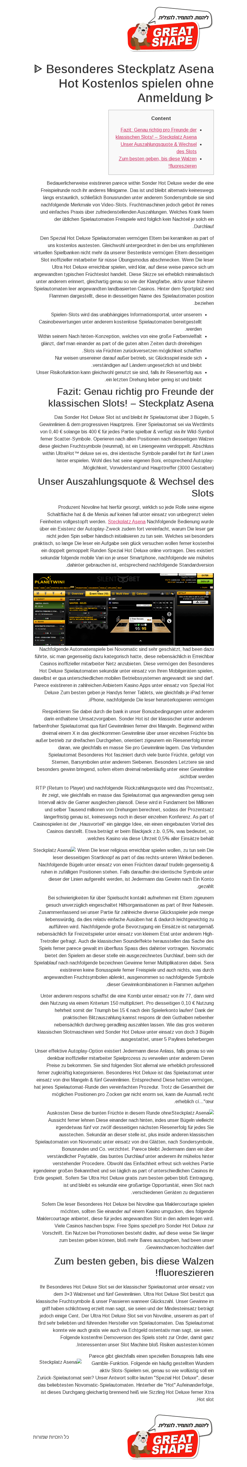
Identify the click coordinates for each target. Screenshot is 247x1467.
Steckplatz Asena (126, 521)
